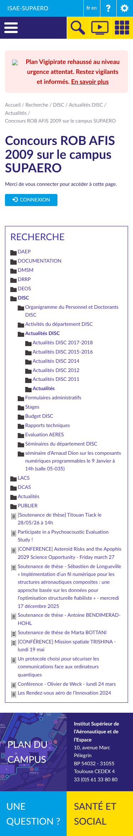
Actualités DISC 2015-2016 (63, 352)
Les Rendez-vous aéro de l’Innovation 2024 (64, 693)
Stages (32, 407)
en (94, 8)
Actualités (16, 113)
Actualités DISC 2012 (56, 370)
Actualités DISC (86, 105)
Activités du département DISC (59, 324)
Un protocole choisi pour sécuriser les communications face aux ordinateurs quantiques (58, 667)
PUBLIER (28, 505)
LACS (23, 478)
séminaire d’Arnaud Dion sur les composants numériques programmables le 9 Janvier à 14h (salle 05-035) (73, 461)
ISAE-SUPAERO (28, 8)
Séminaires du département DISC (61, 444)
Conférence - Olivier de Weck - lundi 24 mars (67, 684)
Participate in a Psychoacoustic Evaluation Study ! (63, 536)
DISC (58, 105)
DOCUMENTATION (39, 261)
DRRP (24, 279)
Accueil (13, 105)
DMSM (25, 270)
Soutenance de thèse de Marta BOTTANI (62, 632)
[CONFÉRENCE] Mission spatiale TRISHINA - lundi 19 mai (67, 645)
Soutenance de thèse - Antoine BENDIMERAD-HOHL (69, 619)
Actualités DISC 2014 (56, 361)
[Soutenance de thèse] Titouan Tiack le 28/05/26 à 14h (59, 519)
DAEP (24, 251)
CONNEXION (33, 199)
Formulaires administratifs (53, 397)
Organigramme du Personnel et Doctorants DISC (71, 311)
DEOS (24, 288)
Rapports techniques (47, 425)
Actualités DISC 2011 (56, 379)
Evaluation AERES (44, 434)
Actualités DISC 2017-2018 (63, 342)
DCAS (24, 487)
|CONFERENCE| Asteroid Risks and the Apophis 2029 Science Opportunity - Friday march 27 (69, 553)
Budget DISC (39, 416)
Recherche (37, 105)
